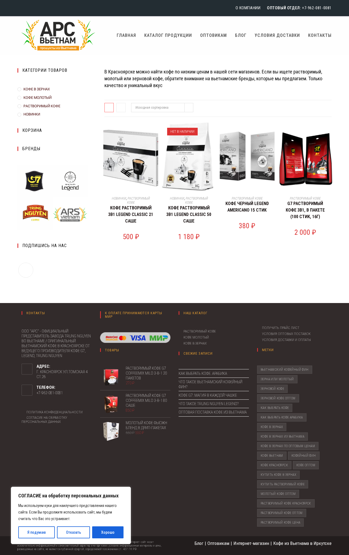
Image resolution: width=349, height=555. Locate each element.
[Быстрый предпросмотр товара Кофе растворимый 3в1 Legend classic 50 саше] (213, 131)
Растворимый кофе (199, 331)
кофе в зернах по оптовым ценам (288, 446)
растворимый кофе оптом (282, 513)
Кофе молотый (196, 337)
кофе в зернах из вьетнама (282, 436)
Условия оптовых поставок (286, 334)
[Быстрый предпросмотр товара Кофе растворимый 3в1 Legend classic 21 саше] (155, 131)
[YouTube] (27, 8)
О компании (248, 7)
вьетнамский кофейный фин (285, 370)
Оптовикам (218, 543)
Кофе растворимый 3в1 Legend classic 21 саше (130, 214)
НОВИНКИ (31, 114)
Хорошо (108, 532)
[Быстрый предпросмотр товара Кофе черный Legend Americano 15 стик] (271, 131)
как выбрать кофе (275, 408)
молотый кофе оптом (278, 494)
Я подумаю (36, 532)
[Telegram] (35, 8)
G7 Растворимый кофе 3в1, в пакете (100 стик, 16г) (305, 210)
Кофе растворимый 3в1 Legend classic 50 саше (188, 214)
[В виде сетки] (109, 107)
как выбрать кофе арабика (282, 417)
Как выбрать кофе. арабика (203, 373)
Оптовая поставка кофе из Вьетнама (213, 412)
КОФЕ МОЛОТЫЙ (37, 98)
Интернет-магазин (251, 543)
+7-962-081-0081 (317, 7)
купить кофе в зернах (278, 475)
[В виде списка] (121, 107)
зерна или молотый (277, 379)
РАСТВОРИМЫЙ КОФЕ (41, 106)
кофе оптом (305, 465)
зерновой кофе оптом (278, 398)
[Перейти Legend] (70, 180)
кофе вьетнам (272, 456)
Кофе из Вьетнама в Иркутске (302, 543)
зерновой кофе (272, 389)
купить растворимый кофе (283, 484)
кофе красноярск (274, 465)
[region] (71, 515)
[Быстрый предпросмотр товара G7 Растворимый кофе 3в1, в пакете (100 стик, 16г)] (329, 131)
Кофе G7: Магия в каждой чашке (208, 395)
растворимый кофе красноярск (286, 503)
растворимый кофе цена (280, 522)
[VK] (25, 270)
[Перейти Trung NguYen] (35, 213)
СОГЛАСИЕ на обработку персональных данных (44, 419)
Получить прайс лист (280, 328)
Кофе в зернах (195, 343)
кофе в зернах (272, 427)
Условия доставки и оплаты (286, 340)
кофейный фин (303, 456)
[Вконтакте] (20, 8)
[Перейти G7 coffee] (35, 180)
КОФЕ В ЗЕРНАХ (36, 89)
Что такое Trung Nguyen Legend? (209, 403)
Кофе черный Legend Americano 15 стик (247, 207)
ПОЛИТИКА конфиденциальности (54, 412)
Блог (198, 543)
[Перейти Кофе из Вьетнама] (70, 214)
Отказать (73, 532)
